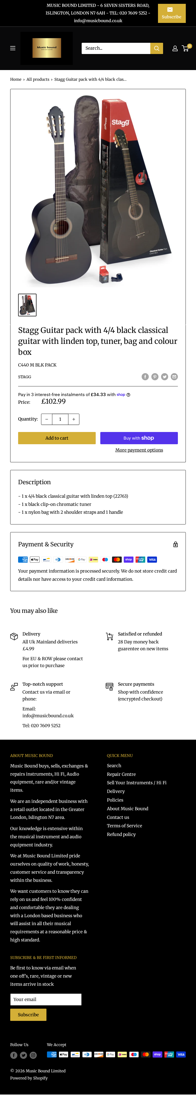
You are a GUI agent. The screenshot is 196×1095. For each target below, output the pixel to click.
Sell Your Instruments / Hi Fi (137, 783)
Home (15, 79)
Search (114, 765)
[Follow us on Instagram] (33, 1055)
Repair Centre (121, 774)
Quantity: (28, 419)
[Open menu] (12, 48)
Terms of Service (124, 826)
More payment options (139, 450)
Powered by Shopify (29, 1078)
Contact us (118, 817)
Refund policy (121, 834)
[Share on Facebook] (145, 377)
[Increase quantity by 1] (73, 419)
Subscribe (171, 16)
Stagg (24, 376)
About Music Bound (127, 809)
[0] (185, 48)
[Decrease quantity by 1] (46, 419)
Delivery (116, 791)
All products (38, 79)
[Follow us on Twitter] (23, 1055)
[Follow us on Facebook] (13, 1055)
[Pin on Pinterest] (154, 377)
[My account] (175, 48)
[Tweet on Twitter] (164, 377)
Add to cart (56, 438)
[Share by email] (174, 377)
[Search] (156, 48)
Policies (115, 800)
